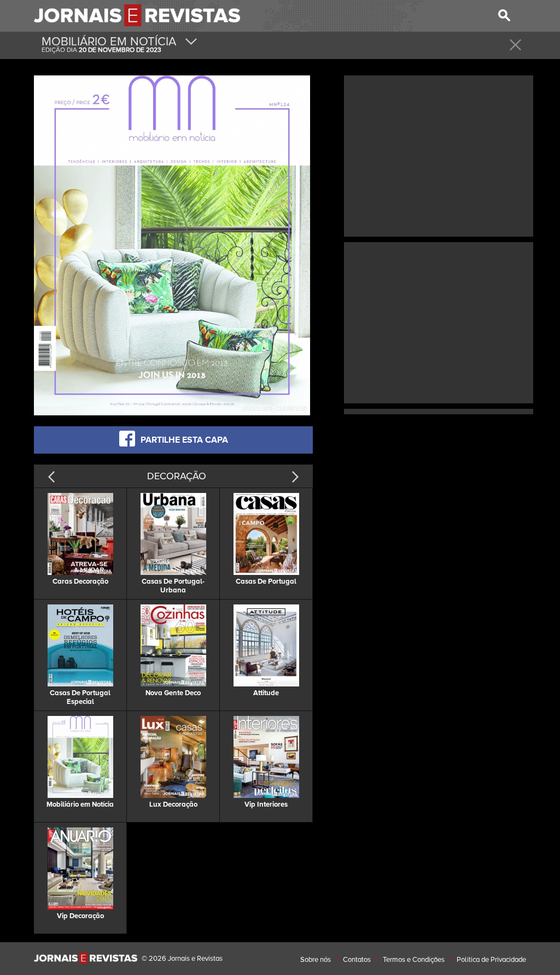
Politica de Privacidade (491, 959)
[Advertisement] (438, 154)
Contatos (357, 959)
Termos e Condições (414, 959)
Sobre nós (315, 959)
